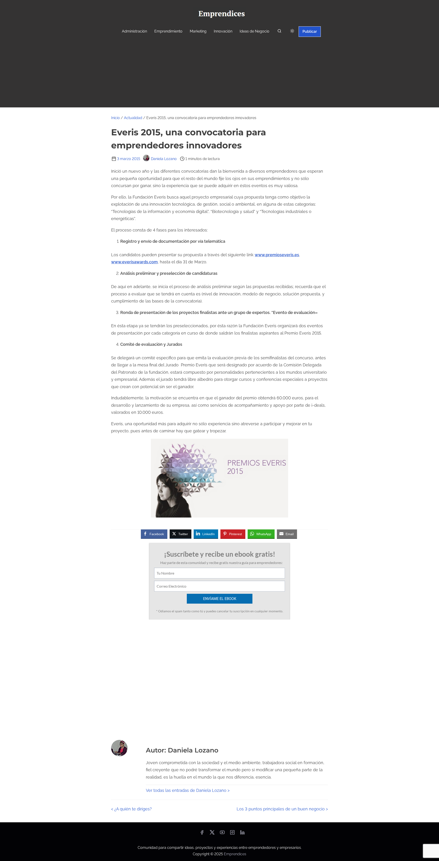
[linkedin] (242, 834)
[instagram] (232, 834)
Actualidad (133, 118)
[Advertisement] (219, 73)
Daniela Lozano (164, 159)
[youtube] (222, 834)
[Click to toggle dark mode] (292, 31)
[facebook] (202, 834)
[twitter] (212, 834)
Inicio (115, 118)
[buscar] (279, 31)
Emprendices (235, 854)
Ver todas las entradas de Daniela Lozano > (188, 790)
